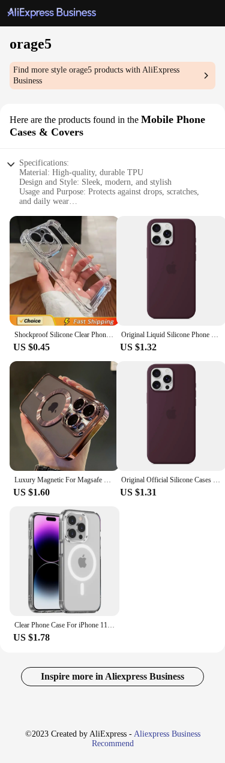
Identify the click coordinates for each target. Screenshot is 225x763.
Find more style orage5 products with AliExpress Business (96, 75)
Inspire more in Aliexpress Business (112, 676)
